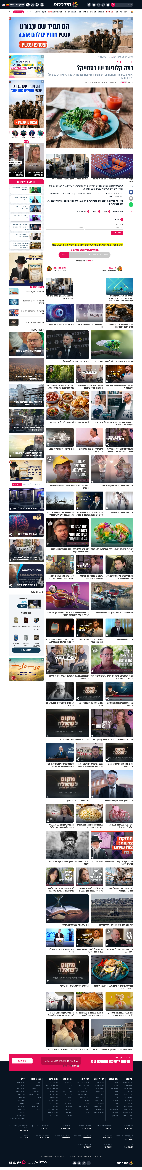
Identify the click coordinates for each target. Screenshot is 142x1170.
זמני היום (70, 12)
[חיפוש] (113, 5)
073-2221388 (86, 1128)
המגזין (116, 1085)
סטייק (105, 211)
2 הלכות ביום (128, 1094)
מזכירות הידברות (128, 1126)
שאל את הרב (77, 12)
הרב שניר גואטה (53, 1097)
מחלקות (55, 12)
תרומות (50, 12)
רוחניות (116, 1094)
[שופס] (37, 5)
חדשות (116, 12)
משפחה (115, 1097)
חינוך (70, 1100)
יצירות (87, 1109)
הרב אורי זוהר (54, 1106)
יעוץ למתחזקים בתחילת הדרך (40, 1126)
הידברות (129, 1079)
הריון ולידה (38, 1103)
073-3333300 (107, 1137)
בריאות (95, 211)
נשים (116, 1091)
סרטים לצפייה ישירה (83, 1091)
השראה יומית (100, 1109)
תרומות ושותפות (127, 1106)
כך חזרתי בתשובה (99, 1106)
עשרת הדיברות (67, 1091)
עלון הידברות (128, 1088)
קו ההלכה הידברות (107, 1135)
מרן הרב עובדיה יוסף (52, 1085)
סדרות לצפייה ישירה (83, 1094)
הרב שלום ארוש (53, 1109)
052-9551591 (86, 1137)
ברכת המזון (21, 1094)
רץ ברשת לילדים (84, 1085)
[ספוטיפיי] (28, 5)
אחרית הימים (68, 1106)
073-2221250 (108, 1146)
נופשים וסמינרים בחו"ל (84, 1144)
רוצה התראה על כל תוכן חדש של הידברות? (85, 250)
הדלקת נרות (37, 1091)
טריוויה (87, 1103)
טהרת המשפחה (36, 1088)
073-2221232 (45, 1128)
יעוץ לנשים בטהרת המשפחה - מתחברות (124, 1136)
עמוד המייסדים (127, 1112)
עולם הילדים (93, 12)
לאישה (39, 1082)
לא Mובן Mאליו (99, 1085)
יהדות (116, 1082)
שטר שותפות (109, 12)
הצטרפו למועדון (17, 12)
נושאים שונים (67, 1079)
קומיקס (87, 1100)
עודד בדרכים (100, 1082)
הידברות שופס (128, 1109)
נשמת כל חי (21, 1112)
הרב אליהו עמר (53, 1115)
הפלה (39, 1100)
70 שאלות (85, 12)
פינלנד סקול (68, 1094)
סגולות (70, 1097)
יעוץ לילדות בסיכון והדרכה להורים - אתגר (18, 1127)
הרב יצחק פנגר (53, 1091)
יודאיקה (70, 1115)
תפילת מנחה (21, 1085)
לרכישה (22, 606)
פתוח (102, 1094)
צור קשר (44, 12)
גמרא (70, 1088)
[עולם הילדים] (42, 5)
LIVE (30, 12)
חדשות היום (114, 1088)
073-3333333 (128, 1146)
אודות (130, 1118)
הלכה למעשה (100, 1091)
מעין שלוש (22, 1097)
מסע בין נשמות (99, 1100)
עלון (65, 12)
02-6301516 (129, 1139)
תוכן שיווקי (115, 1115)
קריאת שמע (21, 1100)
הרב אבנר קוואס (53, 1112)
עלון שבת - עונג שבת (85, 1126)
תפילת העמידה (20, 1091)
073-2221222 (129, 1128)
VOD (125, 12)
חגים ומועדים (114, 1112)
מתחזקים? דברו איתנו (17, 4)
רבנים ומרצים (53, 1079)
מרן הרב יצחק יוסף (52, 1088)
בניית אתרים (31, 1163)
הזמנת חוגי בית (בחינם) (42, 1135)
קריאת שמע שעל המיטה (17, 1118)
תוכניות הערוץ (99, 1079)
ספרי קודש (69, 1112)
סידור (23, 1079)
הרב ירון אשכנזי (53, 1100)
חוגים (87, 1112)
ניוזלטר (130, 1091)
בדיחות (87, 1088)
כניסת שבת (128, 1100)
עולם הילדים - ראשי (83, 1082)
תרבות (116, 1103)
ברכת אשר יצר (20, 1115)
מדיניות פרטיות (127, 1082)
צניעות (39, 1097)
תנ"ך (70, 1085)
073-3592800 (65, 1128)
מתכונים (38, 1085)
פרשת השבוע (114, 1109)
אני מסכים (83, 261)
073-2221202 (87, 1146)
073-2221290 (44, 1137)
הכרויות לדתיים (68, 1109)
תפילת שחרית (20, 1082)
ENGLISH (37, 12)
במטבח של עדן (99, 1088)
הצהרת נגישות (127, 1115)
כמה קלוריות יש (81, 211)
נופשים (130, 1103)
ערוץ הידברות (128, 1085)
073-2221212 (108, 1128)
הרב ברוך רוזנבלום (52, 1103)
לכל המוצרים (26, 650)
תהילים (22, 1103)
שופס (60, 12)
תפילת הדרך (21, 1106)
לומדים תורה (68, 1082)
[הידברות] (65, 4)
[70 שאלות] (32, 5)
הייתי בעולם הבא (99, 1112)
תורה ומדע (115, 1100)
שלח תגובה (117, 233)
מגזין (121, 12)
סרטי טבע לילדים (84, 1106)
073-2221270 (24, 1137)
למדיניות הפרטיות (80, 261)
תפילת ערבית (21, 1088)
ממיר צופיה (130, 1144)
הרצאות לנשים (36, 1106)
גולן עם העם (100, 1097)
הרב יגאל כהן (54, 1094)
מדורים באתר (113, 1079)
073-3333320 (23, 1130)
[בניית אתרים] (41, 1163)
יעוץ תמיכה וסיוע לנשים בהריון (82, 1135)
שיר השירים (21, 1109)
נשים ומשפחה (36, 1079)
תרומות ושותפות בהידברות (104, 1126)
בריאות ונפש (68, 1103)
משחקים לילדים (84, 1097)
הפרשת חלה (37, 1109)
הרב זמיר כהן (101, 12)
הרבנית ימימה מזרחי (35, 1094)
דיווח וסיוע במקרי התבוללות (62, 1135)
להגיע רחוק (100, 1103)
